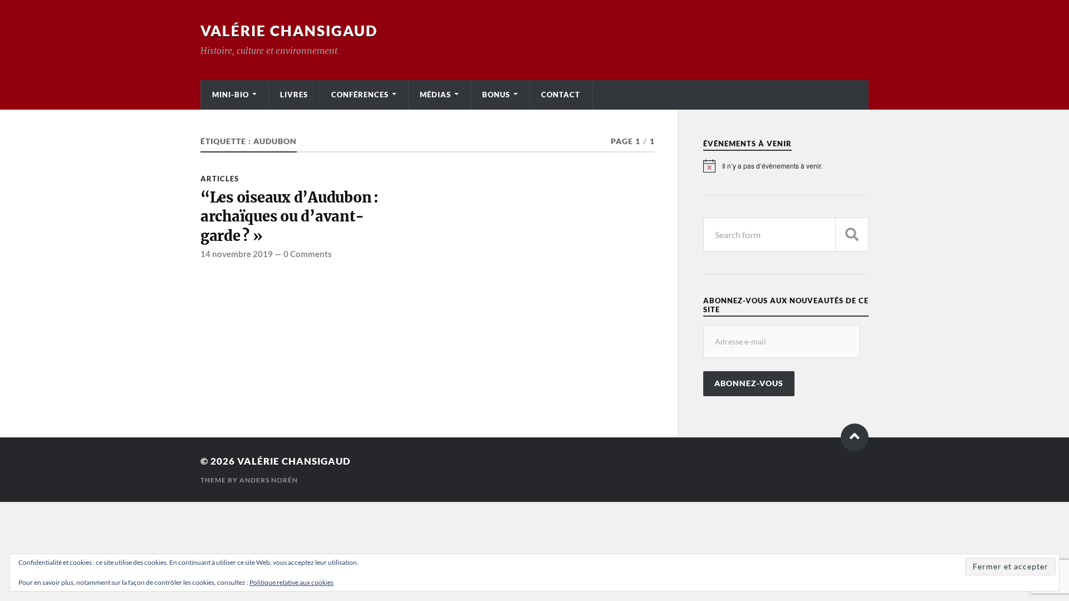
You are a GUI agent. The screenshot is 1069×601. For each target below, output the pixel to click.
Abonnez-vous (748, 383)
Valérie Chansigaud (288, 30)
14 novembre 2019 (236, 254)
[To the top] (855, 437)
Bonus (496, 94)
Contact (560, 94)
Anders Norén (268, 480)
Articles (219, 178)
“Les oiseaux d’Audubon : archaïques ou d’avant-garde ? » (289, 217)
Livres (294, 94)
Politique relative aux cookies (291, 582)
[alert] (786, 166)
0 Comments (307, 254)
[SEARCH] (852, 235)
